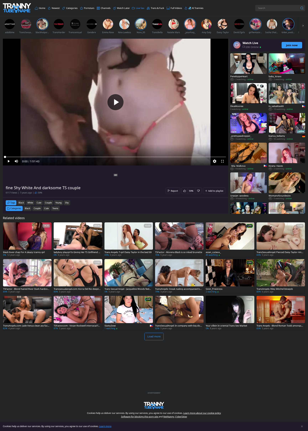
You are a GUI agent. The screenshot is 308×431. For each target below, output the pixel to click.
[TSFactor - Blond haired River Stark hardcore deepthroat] (27, 276)
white (30, 202)
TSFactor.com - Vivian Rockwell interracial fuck (77, 326)
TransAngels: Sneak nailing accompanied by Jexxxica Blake (178, 289)
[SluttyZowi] (128, 313)
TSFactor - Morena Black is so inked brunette (178, 252)
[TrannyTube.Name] (17, 8)
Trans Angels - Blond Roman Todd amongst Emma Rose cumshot (279, 326)
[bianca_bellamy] (287, 127)
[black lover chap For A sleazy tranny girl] (27, 239)
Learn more (105, 426)
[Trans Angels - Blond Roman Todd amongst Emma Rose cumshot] (280, 313)
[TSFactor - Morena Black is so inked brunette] (179, 239)
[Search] (302, 8)
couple (48, 202)
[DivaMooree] (248, 97)
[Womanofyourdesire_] (287, 186)
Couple (37, 208)
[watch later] (7, 226)
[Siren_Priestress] (230, 276)
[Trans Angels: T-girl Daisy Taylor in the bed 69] (128, 239)
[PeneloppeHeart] (248, 67)
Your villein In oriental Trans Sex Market (226, 326)
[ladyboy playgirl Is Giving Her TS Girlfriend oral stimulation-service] (78, 239)
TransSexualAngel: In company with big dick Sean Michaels (178, 326)
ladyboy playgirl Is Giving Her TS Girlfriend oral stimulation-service (77, 252)
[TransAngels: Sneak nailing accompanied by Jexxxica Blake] (179, 276)
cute (39, 202)
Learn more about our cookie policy (202, 413)
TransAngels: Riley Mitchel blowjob (274, 289)
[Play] (115, 102)
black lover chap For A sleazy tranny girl (24, 252)
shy (67, 202)
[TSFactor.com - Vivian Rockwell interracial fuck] (78, 313)
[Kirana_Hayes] (287, 157)
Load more (154, 336)
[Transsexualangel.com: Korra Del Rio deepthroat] (78, 276)
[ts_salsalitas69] (287, 97)
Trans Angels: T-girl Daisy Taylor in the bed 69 (128, 252)
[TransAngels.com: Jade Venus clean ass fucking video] (27, 313)
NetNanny (168, 416)
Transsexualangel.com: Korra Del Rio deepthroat (77, 289)
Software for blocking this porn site (140, 416)
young (58, 202)
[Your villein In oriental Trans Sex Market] (230, 313)
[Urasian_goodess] (248, 186)
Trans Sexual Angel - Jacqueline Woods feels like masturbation (127, 289)
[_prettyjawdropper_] (248, 127)
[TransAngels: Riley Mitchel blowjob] (280, 276)
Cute (46, 208)
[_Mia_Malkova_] (248, 157)
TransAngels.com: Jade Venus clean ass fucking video (26, 326)
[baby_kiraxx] (287, 67)
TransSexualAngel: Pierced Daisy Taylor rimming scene (280, 252)
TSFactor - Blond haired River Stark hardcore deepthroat (26, 289)
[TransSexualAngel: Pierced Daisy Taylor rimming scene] (280, 239)
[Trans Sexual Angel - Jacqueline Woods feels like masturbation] (128, 276)
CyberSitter (181, 416)
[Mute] (16, 161)
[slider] (115, 157)
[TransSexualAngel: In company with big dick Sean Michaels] (179, 313)
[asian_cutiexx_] (230, 239)
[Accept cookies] (302, 426)
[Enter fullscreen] (222, 161)
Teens (55, 208)
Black (27, 208)
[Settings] (214, 161)
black (21, 202)
